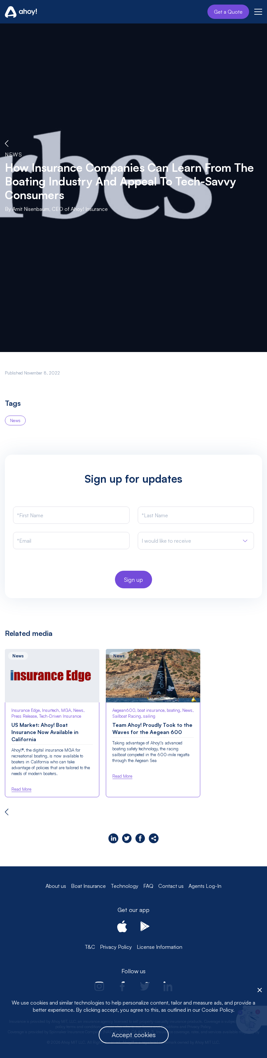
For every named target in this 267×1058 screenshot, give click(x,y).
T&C (90, 947)
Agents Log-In (205, 886)
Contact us (171, 886)
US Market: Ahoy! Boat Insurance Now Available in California (44, 732)
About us (56, 886)
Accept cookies (134, 1035)
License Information (159, 947)
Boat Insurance (88, 886)
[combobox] (196, 541)
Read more (21, 789)
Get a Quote (228, 11)
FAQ (148, 886)
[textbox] (166, 540)
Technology (124, 886)
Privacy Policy (116, 947)
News (13, 154)
